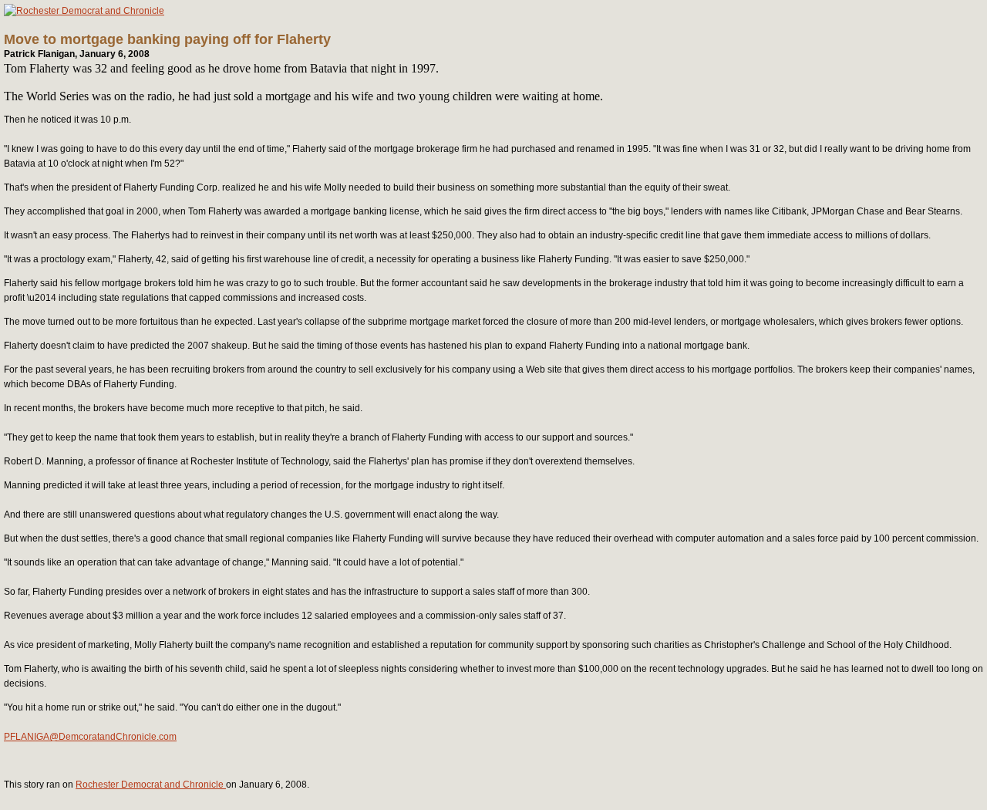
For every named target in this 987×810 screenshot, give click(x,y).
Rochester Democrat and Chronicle (151, 784)
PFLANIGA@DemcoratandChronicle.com (90, 736)
